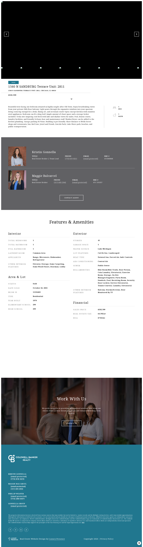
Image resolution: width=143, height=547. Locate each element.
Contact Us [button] (71, 423)
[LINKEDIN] (21, 530)
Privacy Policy (106, 539)
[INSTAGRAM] (16, 530)
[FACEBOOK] (10, 530)
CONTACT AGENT (71, 198)
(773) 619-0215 (71, 159)
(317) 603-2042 (60, 182)
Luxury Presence (57, 539)
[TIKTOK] (26, 530)
